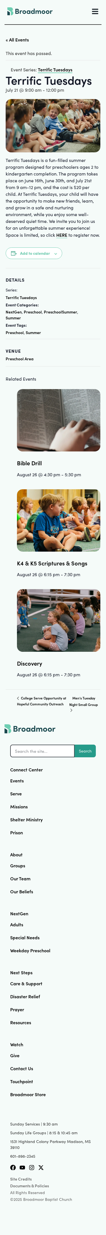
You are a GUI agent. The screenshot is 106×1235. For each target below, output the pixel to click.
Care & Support (26, 983)
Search (85, 751)
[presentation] (58, 420)
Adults (16, 924)
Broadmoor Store (28, 1094)
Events (17, 780)
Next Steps (21, 972)
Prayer (17, 1009)
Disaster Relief (25, 996)
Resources (20, 1022)
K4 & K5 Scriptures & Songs (52, 563)
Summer (13, 318)
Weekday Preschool (30, 950)
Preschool (33, 312)
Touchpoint (21, 1081)
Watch (16, 1044)
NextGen (14, 312)
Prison (16, 832)
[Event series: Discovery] (82, 674)
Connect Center (26, 769)
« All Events (17, 39)
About (16, 854)
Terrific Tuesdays (21, 297)
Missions (19, 806)
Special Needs (25, 937)
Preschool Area (20, 358)
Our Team (20, 878)
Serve (16, 793)
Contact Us (21, 1068)
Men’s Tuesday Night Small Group (83, 701)
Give (15, 1055)
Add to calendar (35, 253)
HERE (61, 235)
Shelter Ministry (26, 819)
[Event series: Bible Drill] (83, 474)
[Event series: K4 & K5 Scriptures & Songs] (82, 574)
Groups (17, 865)
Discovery (29, 663)
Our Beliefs (21, 891)
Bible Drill (29, 463)
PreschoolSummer (60, 312)
